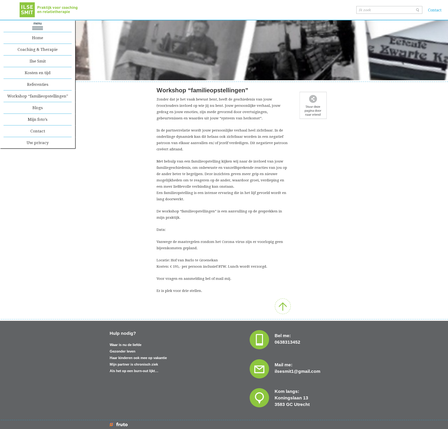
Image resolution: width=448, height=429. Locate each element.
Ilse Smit (38, 61)
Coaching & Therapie (38, 49)
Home (37, 37)
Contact (434, 10)
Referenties (37, 84)
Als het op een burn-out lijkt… (134, 371)
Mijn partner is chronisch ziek (134, 364)
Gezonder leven (122, 351)
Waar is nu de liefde (125, 345)
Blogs (37, 107)
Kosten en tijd (37, 72)
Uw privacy (38, 142)
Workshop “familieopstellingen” (37, 96)
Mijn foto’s (37, 119)
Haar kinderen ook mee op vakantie (138, 358)
